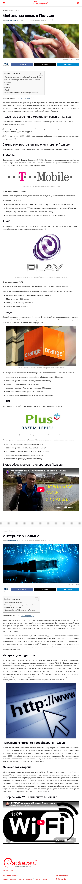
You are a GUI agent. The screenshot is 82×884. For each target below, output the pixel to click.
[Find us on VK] (62, 879)
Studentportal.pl (12, 20)
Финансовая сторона (13, 607)
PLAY (7, 85)
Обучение (13, 879)
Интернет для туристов (13, 602)
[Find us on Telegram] (65, 879)
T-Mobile (8, 82)
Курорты (37, 879)
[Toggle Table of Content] (40, 74)
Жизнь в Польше (14, 11)
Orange (7, 87)
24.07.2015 (24, 20)
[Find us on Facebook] (56, 879)
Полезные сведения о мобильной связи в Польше (23, 77)
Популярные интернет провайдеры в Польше (21, 605)
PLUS (7, 90)
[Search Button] (78, 3)
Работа (21, 879)
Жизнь (45, 879)
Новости (29, 879)
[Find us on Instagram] (59, 879)
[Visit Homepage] (41, 3)
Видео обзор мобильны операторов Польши (21, 93)
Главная (5, 11)
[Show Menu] (4, 3)
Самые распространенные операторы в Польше (22, 80)
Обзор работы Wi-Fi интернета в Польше (20, 610)
